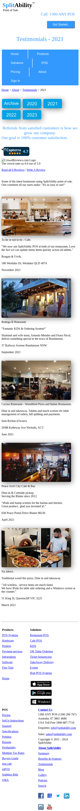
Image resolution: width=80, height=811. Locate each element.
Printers (6, 646)
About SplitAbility (49, 748)
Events (34, 667)
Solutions (17, 62)
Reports (6, 742)
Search (42, 785)
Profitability (9, 747)
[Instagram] (41, 808)
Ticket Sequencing (41, 656)
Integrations (9, 656)
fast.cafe (7, 763)
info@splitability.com (63, 727)
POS (44, 62)
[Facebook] (41, 797)
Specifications (10, 731)
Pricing (15, 71)
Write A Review (36, 169)
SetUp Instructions (13, 720)
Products (43, 54)
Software (7, 662)
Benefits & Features (49, 758)
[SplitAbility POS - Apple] (41, 686)
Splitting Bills (10, 774)
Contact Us (45, 709)
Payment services (12, 651)
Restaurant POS (39, 635)
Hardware (8, 640)
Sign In (15, 80)
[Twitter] (58, 797)
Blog (41, 769)
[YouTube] (49, 808)
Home (15, 54)
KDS (33, 646)
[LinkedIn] (66, 797)
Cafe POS (36, 640)
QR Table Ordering (41, 651)
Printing (6, 736)
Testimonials (29, 89)
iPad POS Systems (41, 673)
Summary (43, 753)
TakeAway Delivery (42, 662)
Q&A (5, 780)
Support (6, 726)
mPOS (6, 769)
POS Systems (10, 635)
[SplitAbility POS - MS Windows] (41, 704)
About (42, 71)
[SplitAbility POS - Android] (41, 695)
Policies (42, 780)
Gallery (42, 775)
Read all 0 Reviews (12, 169)
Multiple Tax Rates (13, 753)
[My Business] (49, 797)
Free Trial (7, 667)
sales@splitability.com (59, 734)
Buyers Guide (10, 758)
